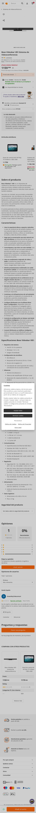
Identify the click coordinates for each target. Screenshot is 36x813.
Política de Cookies (10, 424)
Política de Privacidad (24, 424)
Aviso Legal (18, 427)
